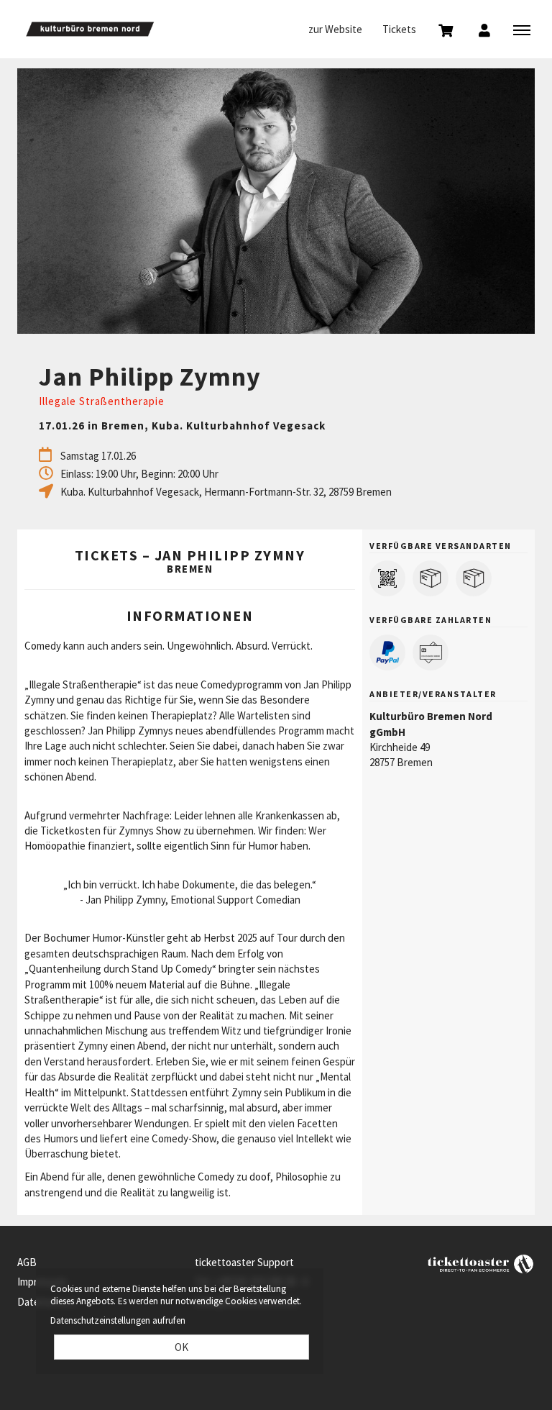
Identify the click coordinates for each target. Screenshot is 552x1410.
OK (181, 1347)
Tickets (399, 29)
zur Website (335, 29)
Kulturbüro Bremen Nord (90, 29)
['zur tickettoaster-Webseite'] (481, 1262)
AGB (27, 1262)
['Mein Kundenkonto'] (484, 29)
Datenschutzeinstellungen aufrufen (117, 1320)
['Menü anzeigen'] (521, 29)
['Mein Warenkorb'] (446, 29)
